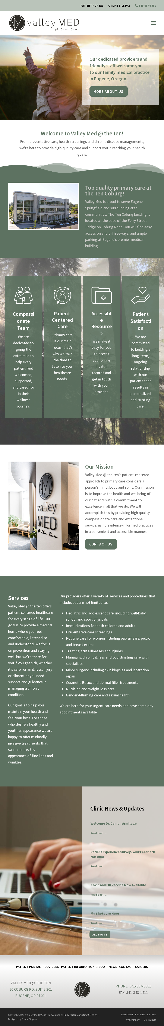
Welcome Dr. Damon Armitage (114, 823)
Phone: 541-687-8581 (133, 986)
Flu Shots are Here (105, 913)
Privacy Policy (132, 1019)
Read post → (99, 833)
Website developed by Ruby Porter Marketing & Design (68, 1014)
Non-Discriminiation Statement (138, 1014)
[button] (153, 23)
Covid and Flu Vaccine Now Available (118, 885)
